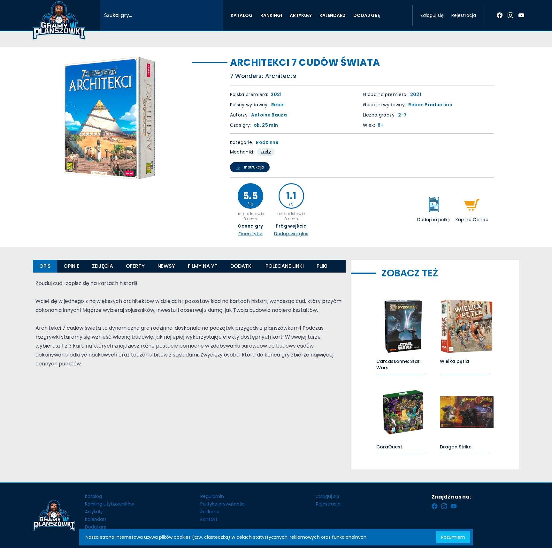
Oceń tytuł (250, 233)
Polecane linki (284, 266)
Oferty (135, 266)
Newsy (166, 266)
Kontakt (209, 519)
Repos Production (430, 104)
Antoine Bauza (269, 115)
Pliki (322, 266)
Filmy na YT (203, 266)
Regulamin (212, 496)
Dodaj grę (95, 527)
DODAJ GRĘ (366, 15)
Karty (266, 151)
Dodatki (241, 266)
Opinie (71, 266)
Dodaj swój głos (291, 233)
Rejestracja (463, 15)
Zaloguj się (432, 15)
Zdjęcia (102, 266)
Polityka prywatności (223, 504)
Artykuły (94, 511)
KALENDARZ (332, 15)
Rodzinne (267, 142)
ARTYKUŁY (301, 15)
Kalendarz (96, 519)
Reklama (209, 511)
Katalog (93, 496)
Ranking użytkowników (109, 504)
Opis (45, 266)
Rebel (278, 104)
